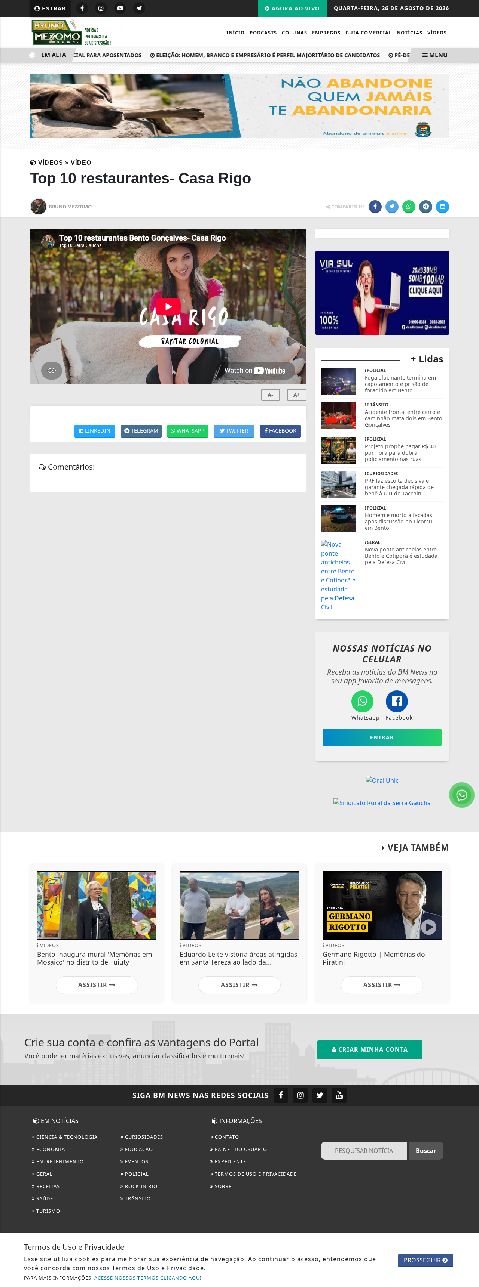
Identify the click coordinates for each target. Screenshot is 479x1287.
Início (235, 32)
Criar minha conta (372, 1049)
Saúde (44, 1198)
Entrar (53, 8)
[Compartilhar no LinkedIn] (442, 206)
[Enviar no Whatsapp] (408, 206)
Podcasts (263, 32)
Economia (50, 1149)
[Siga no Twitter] (139, 8)
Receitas (47, 1186)
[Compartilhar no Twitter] (392, 206)
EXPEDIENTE (229, 1161)
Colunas (294, 32)
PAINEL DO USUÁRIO (240, 1149)
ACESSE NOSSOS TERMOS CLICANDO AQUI (148, 1277)
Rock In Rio (140, 1186)
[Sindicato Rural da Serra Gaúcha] (382, 802)
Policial (136, 1173)
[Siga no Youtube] (120, 8)
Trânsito (137, 1198)
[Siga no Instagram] (101, 8)
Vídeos (437, 32)
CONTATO (226, 1136)
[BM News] (79, 32)
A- (270, 394)
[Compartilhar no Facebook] (375, 206)
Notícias (409, 32)
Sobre (222, 1186)
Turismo (47, 1210)
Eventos (136, 1161)
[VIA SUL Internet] (382, 292)
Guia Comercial (368, 32)
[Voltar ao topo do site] (467, 772)
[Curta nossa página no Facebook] (281, 1095)
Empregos (326, 32)
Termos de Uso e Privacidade (255, 1173)
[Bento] (239, 106)
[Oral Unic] (382, 780)
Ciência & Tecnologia (66, 1136)
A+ (296, 394)
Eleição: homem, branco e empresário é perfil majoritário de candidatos (254, 55)
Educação (138, 1149)
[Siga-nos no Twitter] (319, 1095)
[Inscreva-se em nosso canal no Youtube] (339, 1095)
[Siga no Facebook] (82, 8)
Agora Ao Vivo (295, 8)
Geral (44, 1173)
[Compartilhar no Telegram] (425, 206)
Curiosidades (143, 1136)
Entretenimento (59, 1161)
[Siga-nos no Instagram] (300, 1095)
